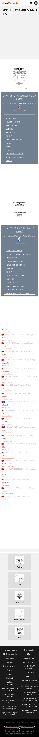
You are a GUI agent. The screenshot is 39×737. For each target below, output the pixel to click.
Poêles (25, 103)
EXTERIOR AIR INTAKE (13, 283)
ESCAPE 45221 (6, 371)
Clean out (9, 150)
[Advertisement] (19, 37)
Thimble (8, 147)
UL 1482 (4, 354)
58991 (3, 388)
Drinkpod (9, 678)
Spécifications (5, 477)
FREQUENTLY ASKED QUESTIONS (17, 293)
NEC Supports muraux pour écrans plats (9, 707)
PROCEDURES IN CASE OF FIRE (16, 290)
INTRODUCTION (11, 125)
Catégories (10, 658)
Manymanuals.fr (12, 729)
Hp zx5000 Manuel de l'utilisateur (29, 712)
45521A (4, 379)
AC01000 (4, 396)
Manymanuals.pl (12, 731)
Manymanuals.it (26, 729)
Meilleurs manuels (10, 650)
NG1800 (4, 430)
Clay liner (9, 143)
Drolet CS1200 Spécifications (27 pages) (19, 97)
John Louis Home (9, 666)
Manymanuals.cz (26, 731)
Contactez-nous (29, 658)
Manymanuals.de (27, 727)
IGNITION (9, 161)
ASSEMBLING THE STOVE (14, 261)
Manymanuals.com (12, 727)
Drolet (11, 103)
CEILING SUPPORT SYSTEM (15, 276)
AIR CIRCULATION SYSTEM (15, 286)
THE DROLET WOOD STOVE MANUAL (18, 254)
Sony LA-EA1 (29, 672)
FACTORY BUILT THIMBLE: (14, 154)
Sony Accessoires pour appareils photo (9, 695)
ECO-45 (4, 413)
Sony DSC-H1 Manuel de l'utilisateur (29, 687)
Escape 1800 (5, 363)
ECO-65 (4, 455)
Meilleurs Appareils (10, 654)
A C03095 (4, 421)
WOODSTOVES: (11, 118)
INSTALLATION (10, 132)
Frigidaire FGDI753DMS (29, 680)
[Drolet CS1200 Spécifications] (19, 78)
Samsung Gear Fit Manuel (29, 693)
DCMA (29, 654)
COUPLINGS (10, 279)
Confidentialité (29, 650)
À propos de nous (29, 662)
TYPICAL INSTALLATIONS (14, 140)
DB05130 (4, 337)
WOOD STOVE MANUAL (14, 251)
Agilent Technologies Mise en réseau (9, 714)
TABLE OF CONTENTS (13, 122)
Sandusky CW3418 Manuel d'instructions (29, 699)
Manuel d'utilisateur (7, 332)
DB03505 (4, 329)
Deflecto (9, 674)
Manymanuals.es (11, 733)
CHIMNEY (9, 136)
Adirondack (5, 405)
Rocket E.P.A (5, 482)
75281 (3, 447)
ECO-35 (4, 346)
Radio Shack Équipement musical (9, 689)
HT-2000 (4, 474)
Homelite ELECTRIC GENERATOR (29, 667)
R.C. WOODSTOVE (6, 464)
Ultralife (9, 670)
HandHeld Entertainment (9, 683)
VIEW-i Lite (29, 676)
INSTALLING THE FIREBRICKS (15, 265)
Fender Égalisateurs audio (9, 701)
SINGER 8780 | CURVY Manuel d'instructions (29, 705)
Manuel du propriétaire (8, 458)
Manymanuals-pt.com (26, 733)
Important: (9, 268)
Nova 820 (4, 438)
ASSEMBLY (9, 129)
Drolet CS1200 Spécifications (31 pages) (19, 229)
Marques (10, 662)
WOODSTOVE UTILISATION (15, 157)
